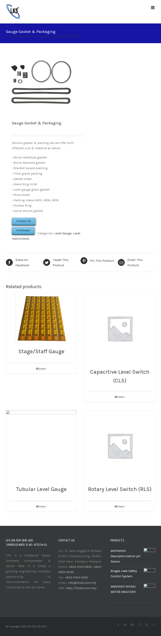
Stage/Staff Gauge (41, 351)
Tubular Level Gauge (41, 489)
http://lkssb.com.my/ (81, 588)
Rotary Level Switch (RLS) (120, 489)
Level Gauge (62, 233)
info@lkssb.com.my (82, 583)
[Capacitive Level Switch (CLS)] (120, 328)
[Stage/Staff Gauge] (41, 318)
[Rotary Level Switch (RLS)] (120, 445)
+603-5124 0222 (76, 577)
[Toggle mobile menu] (153, 8)
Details (42, 368)
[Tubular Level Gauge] (41, 445)
